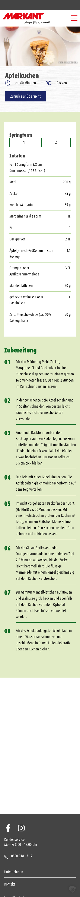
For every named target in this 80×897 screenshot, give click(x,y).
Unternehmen (13, 872)
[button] (74, 18)
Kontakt (9, 884)
